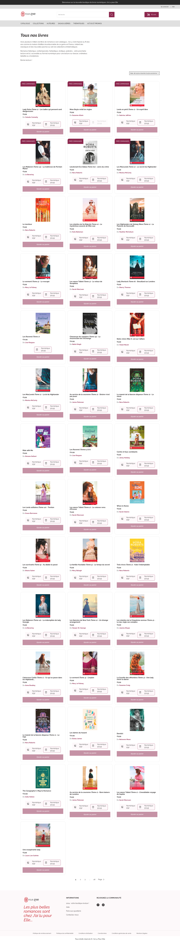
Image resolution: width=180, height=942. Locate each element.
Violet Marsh (124, 345)
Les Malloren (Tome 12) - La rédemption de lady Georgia (42, 621)
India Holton (29, 797)
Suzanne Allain (77, 115)
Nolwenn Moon (125, 739)
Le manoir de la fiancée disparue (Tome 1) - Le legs (41, 736)
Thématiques (78, 23)
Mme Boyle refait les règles (81, 109)
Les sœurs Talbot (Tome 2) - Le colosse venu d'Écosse (87, 508)
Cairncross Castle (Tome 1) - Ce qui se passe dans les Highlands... (42, 678)
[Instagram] (103, 905)
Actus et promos (94, 23)
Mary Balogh (77, 571)
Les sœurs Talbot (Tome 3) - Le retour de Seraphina (86, 282)
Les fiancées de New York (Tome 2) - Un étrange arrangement (89, 621)
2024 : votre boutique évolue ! (77, 903)
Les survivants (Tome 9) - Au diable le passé (40, 565)
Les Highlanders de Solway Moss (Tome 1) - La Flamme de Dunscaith (135, 225)
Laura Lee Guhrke (32, 856)
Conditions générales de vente (121, 933)
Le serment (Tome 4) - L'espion (82, 678)
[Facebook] (98, 905)
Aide (68, 907)
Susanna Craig (124, 685)
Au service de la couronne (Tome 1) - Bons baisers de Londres (90, 793)
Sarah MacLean (78, 289)
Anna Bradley (30, 685)
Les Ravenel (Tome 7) (31, 337)
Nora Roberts (77, 173)
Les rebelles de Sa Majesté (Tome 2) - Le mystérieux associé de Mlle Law (86, 225)
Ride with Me (28, 450)
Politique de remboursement (42, 933)
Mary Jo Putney (31, 287)
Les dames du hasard (78, 733)
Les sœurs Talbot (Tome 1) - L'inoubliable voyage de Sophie (136, 793)
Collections (38, 23)
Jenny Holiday (124, 458)
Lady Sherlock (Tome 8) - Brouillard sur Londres (136, 282)
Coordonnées (102, 933)
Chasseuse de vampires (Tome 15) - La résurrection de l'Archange (85, 337)
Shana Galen (30, 571)
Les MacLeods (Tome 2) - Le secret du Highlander (136, 167)
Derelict (120, 734)
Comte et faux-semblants (127, 452)
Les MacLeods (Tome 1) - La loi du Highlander (41, 394)
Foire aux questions (73, 911)
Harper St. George (79, 628)
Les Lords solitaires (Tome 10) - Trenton (38, 507)
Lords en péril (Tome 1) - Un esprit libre (132, 109)
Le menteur (27, 224)
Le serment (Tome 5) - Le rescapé (36, 282)
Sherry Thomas (125, 287)
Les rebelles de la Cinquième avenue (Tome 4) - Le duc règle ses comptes (136, 621)
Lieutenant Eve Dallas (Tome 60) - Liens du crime (89, 167)
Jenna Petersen (78, 402)
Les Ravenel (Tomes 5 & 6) (80, 450)
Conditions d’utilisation (86, 933)
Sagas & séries (64, 23)
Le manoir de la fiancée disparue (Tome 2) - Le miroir (135, 395)
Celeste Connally (31, 117)
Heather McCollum (126, 232)
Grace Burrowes (31, 513)
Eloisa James (77, 739)
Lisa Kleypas (30, 342)
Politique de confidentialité (64, 933)
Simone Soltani (30, 456)
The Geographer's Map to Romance (37, 791)
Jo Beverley (29, 175)
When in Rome (123, 506)
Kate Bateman (77, 232)
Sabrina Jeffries (125, 115)
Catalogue (25, 23)
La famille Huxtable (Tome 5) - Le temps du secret (90, 565)
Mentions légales (141, 933)
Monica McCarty (125, 173)
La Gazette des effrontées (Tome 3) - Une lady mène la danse (135, 678)
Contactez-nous (72, 915)
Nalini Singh (76, 344)
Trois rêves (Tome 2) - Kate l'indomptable (133, 565)
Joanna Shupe (124, 628)
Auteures (51, 23)
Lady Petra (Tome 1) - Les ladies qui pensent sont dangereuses (42, 110)
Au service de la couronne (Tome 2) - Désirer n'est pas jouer (90, 395)
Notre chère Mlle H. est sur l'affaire (131, 339)
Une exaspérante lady (31, 850)
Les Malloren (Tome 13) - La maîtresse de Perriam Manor (42, 168)
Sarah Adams (124, 512)
